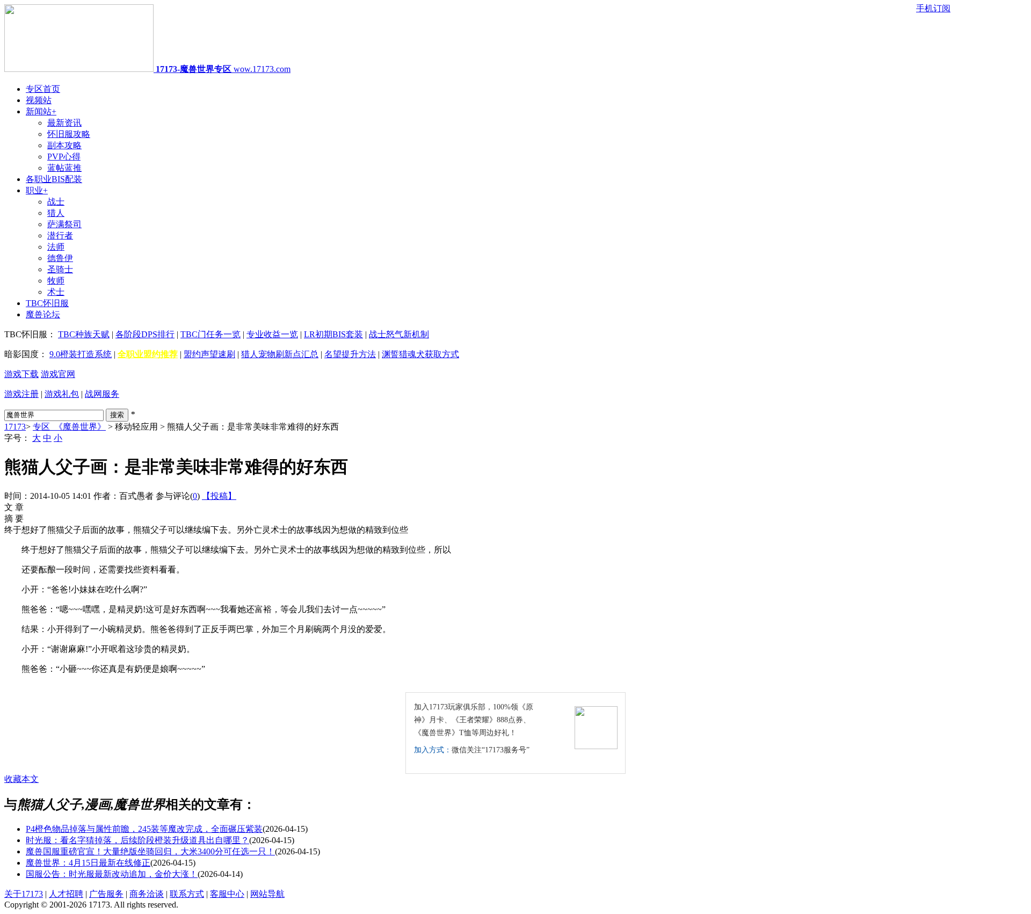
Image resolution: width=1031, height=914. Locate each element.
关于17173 (23, 893)
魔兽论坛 (43, 314)
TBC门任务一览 (210, 334)
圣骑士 (60, 269)
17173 (15, 426)
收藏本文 (21, 779)
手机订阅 (933, 8)
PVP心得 (64, 156)
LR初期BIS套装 (333, 334)
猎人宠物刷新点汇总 (279, 354)
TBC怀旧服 (47, 303)
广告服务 (106, 893)
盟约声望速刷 (209, 354)
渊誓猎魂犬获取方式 (420, 354)
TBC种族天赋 (84, 334)
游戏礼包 (62, 393)
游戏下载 (21, 374)
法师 (55, 246)
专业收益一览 (272, 334)
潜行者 (60, 235)
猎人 (55, 212)
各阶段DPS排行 (145, 334)
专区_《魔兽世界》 (69, 426)
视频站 (39, 100)
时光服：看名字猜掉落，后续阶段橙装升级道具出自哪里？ (137, 840)
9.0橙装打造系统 (80, 354)
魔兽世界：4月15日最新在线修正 (88, 862)
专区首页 (43, 88)
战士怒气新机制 (399, 334)
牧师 (55, 280)
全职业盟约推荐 (148, 354)
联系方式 (187, 893)
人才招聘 (66, 893)
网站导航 (267, 893)
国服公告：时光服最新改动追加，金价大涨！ (112, 874)
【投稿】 (219, 495)
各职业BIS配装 (54, 179)
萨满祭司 (64, 224)
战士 (55, 201)
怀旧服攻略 (68, 134)
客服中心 (227, 893)
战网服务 (102, 393)
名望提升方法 (350, 354)
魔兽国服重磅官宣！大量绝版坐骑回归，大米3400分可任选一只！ (150, 851)
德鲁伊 (60, 258)
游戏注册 (21, 393)
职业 (37, 190)
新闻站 (41, 111)
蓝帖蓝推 (64, 167)
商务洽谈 (146, 893)
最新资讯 (64, 122)
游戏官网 (58, 374)
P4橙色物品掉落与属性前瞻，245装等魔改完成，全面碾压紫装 (144, 828)
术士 (55, 291)
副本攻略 (64, 145)
